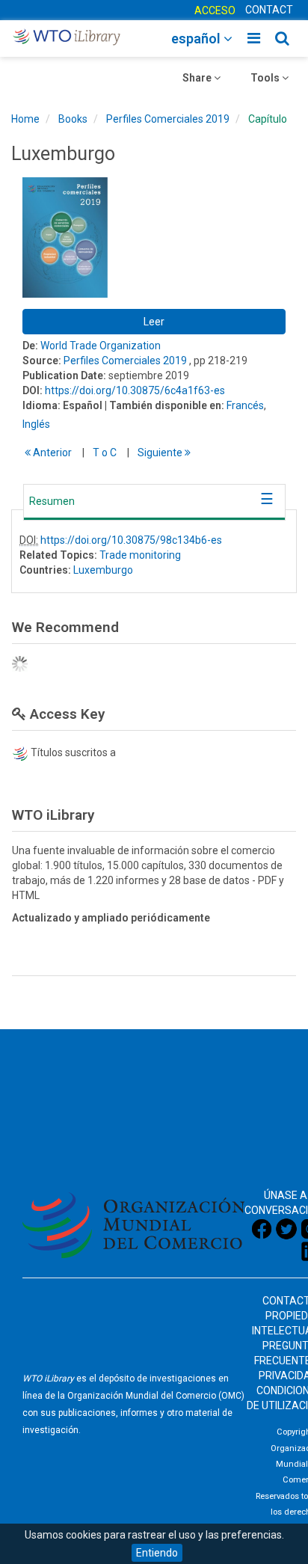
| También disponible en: (164, 405)
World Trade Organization (100, 346)
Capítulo (267, 119)
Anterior (51, 453)
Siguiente (161, 453)
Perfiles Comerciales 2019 (168, 119)
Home (25, 119)
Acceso (214, 10)
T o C (105, 453)
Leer (154, 322)
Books (72, 119)
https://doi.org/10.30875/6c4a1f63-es (135, 390)
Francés (245, 405)
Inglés (36, 424)
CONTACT (269, 10)
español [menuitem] (197, 38)
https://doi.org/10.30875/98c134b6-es (131, 540)
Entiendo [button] (157, 1553)
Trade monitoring (140, 555)
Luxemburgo (103, 570)
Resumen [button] (52, 501)
